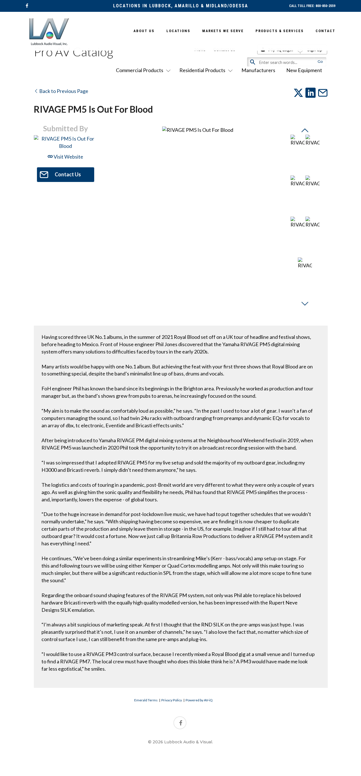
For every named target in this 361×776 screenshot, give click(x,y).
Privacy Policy (171, 700)
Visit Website (68, 157)
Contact (325, 31)
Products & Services (280, 31)
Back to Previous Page (63, 91)
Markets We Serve (223, 31)
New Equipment (304, 70)
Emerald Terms (146, 700)
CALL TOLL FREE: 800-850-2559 (312, 6)
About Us (144, 31)
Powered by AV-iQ (199, 700)
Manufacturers (258, 70)
